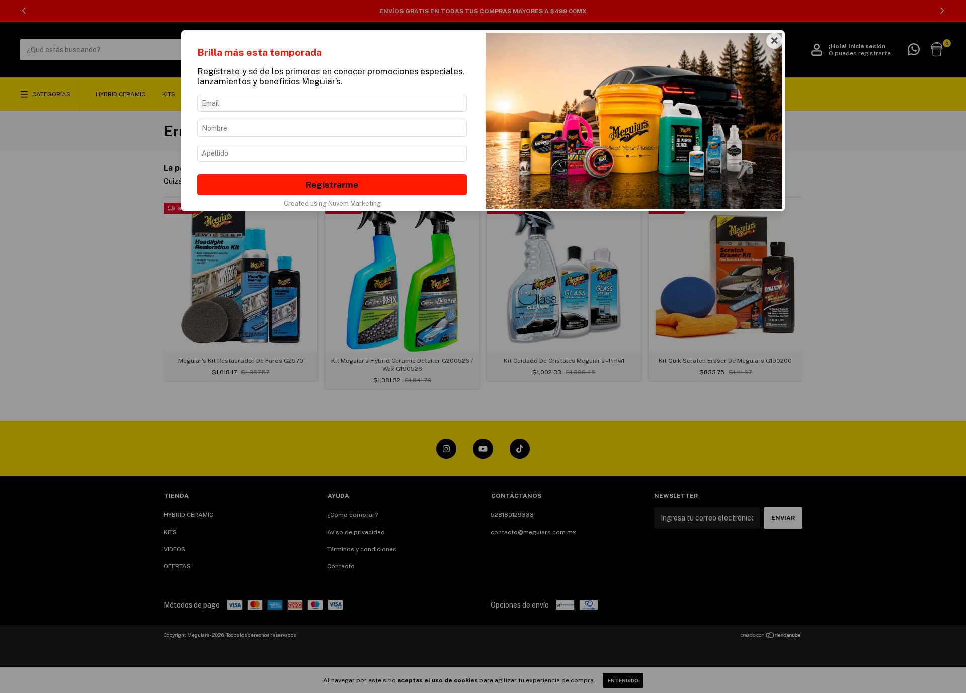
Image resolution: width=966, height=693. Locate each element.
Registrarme (332, 185)
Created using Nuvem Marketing (332, 203)
